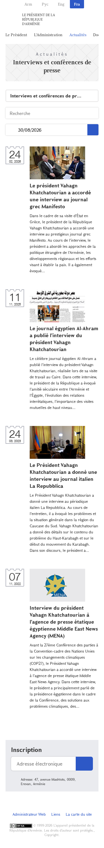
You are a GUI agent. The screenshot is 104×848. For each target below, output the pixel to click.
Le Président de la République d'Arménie (38, 19)
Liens (55, 814)
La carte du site (79, 814)
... (11, 130)
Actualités (77, 34)
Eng (61, 4)
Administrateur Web (29, 814)
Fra (77, 4)
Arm (28, 4)
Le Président (16, 34)
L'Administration (48, 34)
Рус (45, 4)
